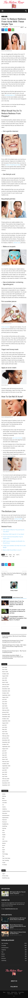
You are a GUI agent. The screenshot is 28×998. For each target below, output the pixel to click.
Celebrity (4, 809)
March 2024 (5, 682)
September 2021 (6, 746)
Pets (3, 847)
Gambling (4, 826)
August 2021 (5, 748)
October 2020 (5, 763)
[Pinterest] (9, 29)
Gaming (4, 828)
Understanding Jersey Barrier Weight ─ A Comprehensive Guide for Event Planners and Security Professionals (12, 657)
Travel (3, 862)
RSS (19, 993)
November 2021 (6, 742)
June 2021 (4, 753)
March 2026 (5, 671)
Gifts (3, 830)
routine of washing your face (13, 164)
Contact (8, 992)
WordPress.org (5, 878)
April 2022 (4, 731)
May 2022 (4, 729)
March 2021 (5, 759)
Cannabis (4, 802)
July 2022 (4, 725)
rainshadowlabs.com (10, 95)
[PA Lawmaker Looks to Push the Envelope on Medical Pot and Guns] (5, 611)
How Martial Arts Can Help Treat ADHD (20, 574)
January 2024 (5, 686)
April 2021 (4, 757)
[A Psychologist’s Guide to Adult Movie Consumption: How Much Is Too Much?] (5, 618)
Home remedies (5, 327)
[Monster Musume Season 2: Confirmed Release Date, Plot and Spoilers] (5, 926)
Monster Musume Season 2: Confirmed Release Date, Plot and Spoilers (18, 926)
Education (4, 813)
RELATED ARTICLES (6, 597)
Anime (3, 794)
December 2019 (6, 783)
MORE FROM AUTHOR (18, 597)
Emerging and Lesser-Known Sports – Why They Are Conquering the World (14, 651)
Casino (4, 807)
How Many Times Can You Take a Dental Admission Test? (7, 575)
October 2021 (5, 744)
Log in (3, 873)
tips (13, 556)
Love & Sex (4, 841)
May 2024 (4, 680)
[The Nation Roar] (14, 4)
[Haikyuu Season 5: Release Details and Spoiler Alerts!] (5, 933)
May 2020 (4, 774)
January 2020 (5, 780)
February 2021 (5, 761)
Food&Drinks (5, 824)
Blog (3, 798)
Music (3, 845)
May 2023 (4, 703)
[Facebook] (2, 29)
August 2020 (5, 768)
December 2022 (6, 714)
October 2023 (5, 693)
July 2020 (4, 770)
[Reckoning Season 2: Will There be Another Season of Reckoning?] (5, 919)
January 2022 (5, 738)
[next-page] (5, 623)
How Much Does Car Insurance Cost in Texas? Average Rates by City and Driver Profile (12, 641)
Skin (10, 556)
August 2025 (5, 676)
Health (6, 14)
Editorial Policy (14, 992)
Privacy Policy (21, 992)
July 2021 (4, 750)
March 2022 (5, 733)
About (4, 992)
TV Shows (4, 864)
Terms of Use (10, 993)
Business (4, 800)
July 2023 (4, 699)
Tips (6, 16)
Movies (4, 843)
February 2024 (5, 684)
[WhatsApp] (12, 29)
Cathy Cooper (5, 26)
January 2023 (5, 712)
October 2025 (5, 673)
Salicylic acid (16, 242)
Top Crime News (6, 858)
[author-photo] (14, 588)
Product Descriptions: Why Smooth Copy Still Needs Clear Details (14, 637)
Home (2, 14)
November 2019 (6, 785)
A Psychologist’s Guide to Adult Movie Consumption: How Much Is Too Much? (18, 618)
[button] (2, 11)
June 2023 (4, 701)
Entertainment (5, 815)
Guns (3, 832)
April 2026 (4, 669)
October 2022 (5, 718)
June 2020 (4, 772)
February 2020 (5, 778)
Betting (4, 796)
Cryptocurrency (6, 811)
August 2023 (5, 697)
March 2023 (5, 708)
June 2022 (4, 727)
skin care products (17, 438)
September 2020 (6, 765)
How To (17, 554)
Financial (4, 822)
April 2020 (4, 776)
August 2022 (5, 723)
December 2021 (6, 740)
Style (3, 851)
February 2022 (5, 735)
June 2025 (4, 678)
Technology (5, 854)
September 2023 (6, 695)
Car (3, 804)
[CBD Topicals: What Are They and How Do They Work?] (5, 893)
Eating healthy (18, 519)
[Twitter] (6, 29)
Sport (3, 849)
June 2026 (4, 667)
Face (14, 554)
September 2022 (6, 721)
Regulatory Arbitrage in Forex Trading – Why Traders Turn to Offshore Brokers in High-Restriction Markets (14, 646)
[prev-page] (2, 623)
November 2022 (6, 716)
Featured (4, 819)
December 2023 (6, 688)
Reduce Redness (5, 556)
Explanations (5, 817)
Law (3, 839)
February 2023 (5, 710)
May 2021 (4, 755)
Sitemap (16, 993)
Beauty (10, 554)
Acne (6, 554)
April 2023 (4, 706)
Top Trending (5, 860)
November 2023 (6, 691)
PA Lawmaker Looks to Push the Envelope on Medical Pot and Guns (17, 611)
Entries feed (5, 875)
